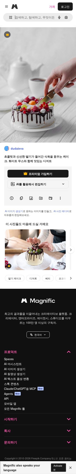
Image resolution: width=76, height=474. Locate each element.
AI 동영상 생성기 (14, 374)
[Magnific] (38, 302)
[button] (38, 334)
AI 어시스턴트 (13, 364)
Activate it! (58, 467)
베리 (47, 278)
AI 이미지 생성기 (14, 211)
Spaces (9, 359)
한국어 (38, 334)
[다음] (70, 249)
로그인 (65, 6)
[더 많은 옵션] (60, 198)
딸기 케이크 (14, 278)
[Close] (70, 467)
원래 (23, 35)
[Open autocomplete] (9, 17)
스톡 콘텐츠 (11, 384)
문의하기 (10, 442)
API (6, 399)
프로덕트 (10, 351)
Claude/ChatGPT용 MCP (23, 389)
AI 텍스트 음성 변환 (16, 379)
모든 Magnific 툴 (14, 408)
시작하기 (10, 419)
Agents (12, 394)
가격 (52, 6)
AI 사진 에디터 (61, 211)
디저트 (33, 278)
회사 (7, 430)
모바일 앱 (10, 403)
